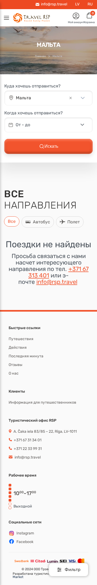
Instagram (25, 533)
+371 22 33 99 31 (27, 448)
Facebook (24, 542)
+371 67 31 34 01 (27, 440)
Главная (40, 56)
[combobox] (41, 98)
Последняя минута (26, 356)
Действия (18, 347)
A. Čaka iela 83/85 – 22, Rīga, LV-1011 (45, 431)
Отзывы (15, 364)
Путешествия (21, 339)
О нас (14, 373)
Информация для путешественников (42, 402)
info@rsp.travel (56, 282)
